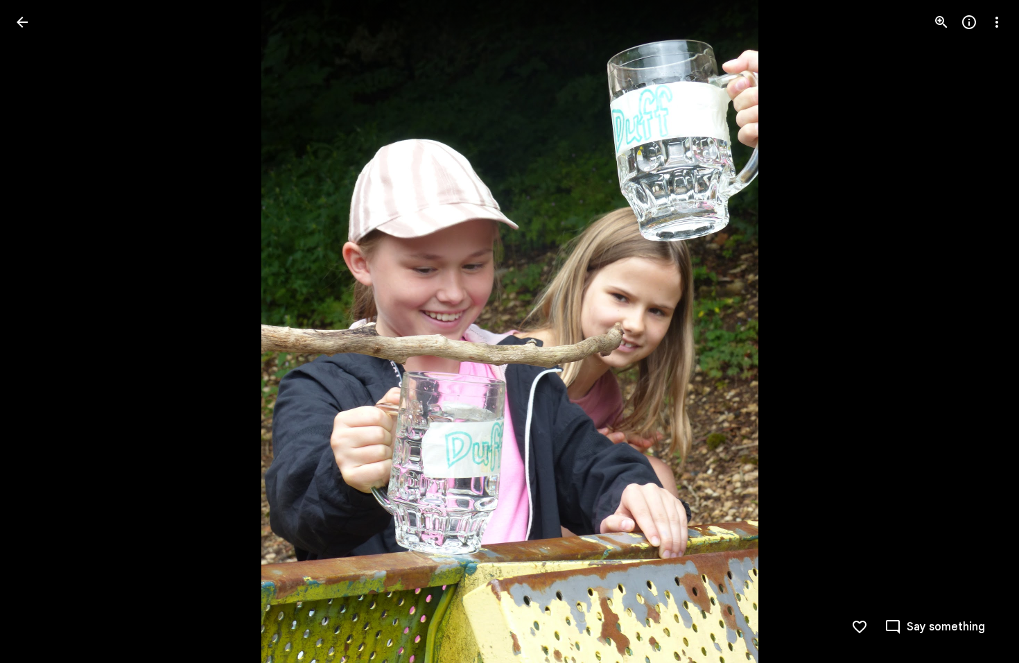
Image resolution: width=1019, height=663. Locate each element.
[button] (38, 331)
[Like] (859, 627)
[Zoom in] (941, 22)
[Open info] (969, 22)
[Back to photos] (22, 22)
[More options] (997, 22)
